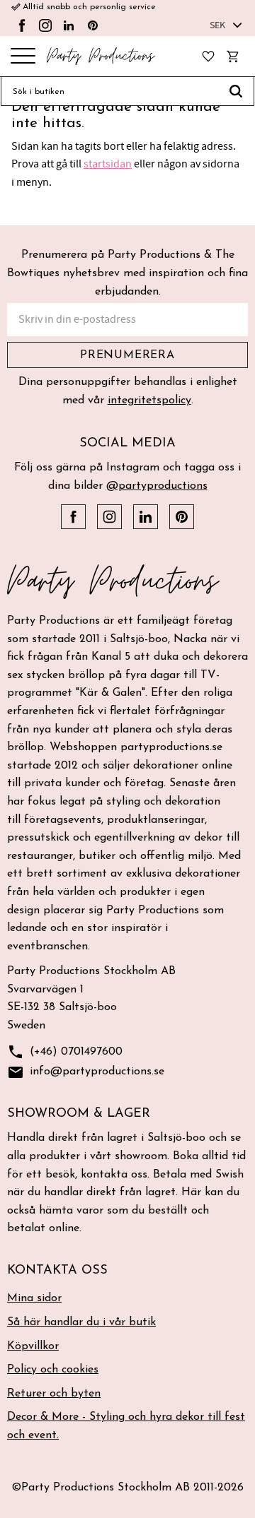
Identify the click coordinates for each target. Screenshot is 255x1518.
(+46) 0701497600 (65, 1051)
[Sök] (236, 91)
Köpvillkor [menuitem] (33, 1346)
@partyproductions (157, 486)
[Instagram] (45, 25)
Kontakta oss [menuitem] (57, 1270)
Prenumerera (127, 355)
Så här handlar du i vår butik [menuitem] (81, 1322)
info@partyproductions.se (85, 1072)
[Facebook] (22, 25)
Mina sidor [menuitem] (34, 1298)
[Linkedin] (68, 25)
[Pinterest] (92, 25)
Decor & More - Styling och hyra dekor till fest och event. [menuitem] (126, 1426)
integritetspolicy (149, 400)
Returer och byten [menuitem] (54, 1393)
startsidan (108, 164)
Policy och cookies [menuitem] (52, 1369)
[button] (23, 57)
